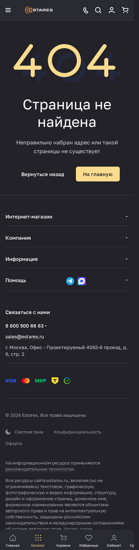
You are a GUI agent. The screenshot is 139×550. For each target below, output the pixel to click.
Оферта (13, 443)
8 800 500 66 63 (24, 326)
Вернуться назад (42, 174)
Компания (18, 238)
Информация (21, 259)
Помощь (15, 280)
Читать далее (78, 528)
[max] (82, 281)
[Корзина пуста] (125, 10)
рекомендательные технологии (39, 469)
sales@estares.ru (24, 336)
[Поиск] (98, 10)
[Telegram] (70, 281)
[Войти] (111, 10)
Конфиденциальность (78, 432)
